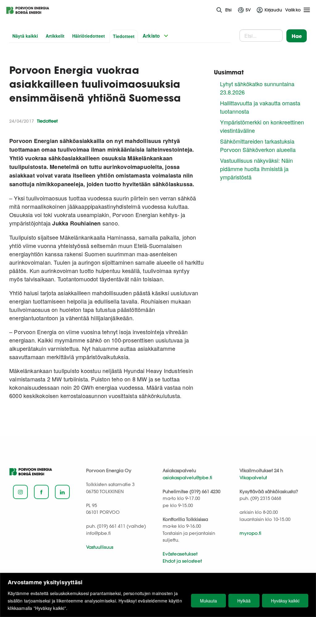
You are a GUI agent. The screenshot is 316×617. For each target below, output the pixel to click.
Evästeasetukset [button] (180, 554)
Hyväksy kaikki (285, 601)
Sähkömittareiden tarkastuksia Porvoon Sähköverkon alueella (258, 145)
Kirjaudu (273, 10)
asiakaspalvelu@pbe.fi (187, 478)
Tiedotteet (124, 36)
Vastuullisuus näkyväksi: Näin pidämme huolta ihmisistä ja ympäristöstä (256, 168)
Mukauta (208, 601)
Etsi (228, 10)
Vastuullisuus (99, 547)
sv (248, 10)
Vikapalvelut (253, 478)
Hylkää (244, 601)
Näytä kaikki (25, 36)
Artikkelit (55, 36)
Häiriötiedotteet (88, 36)
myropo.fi (250, 533)
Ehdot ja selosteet (182, 561)
